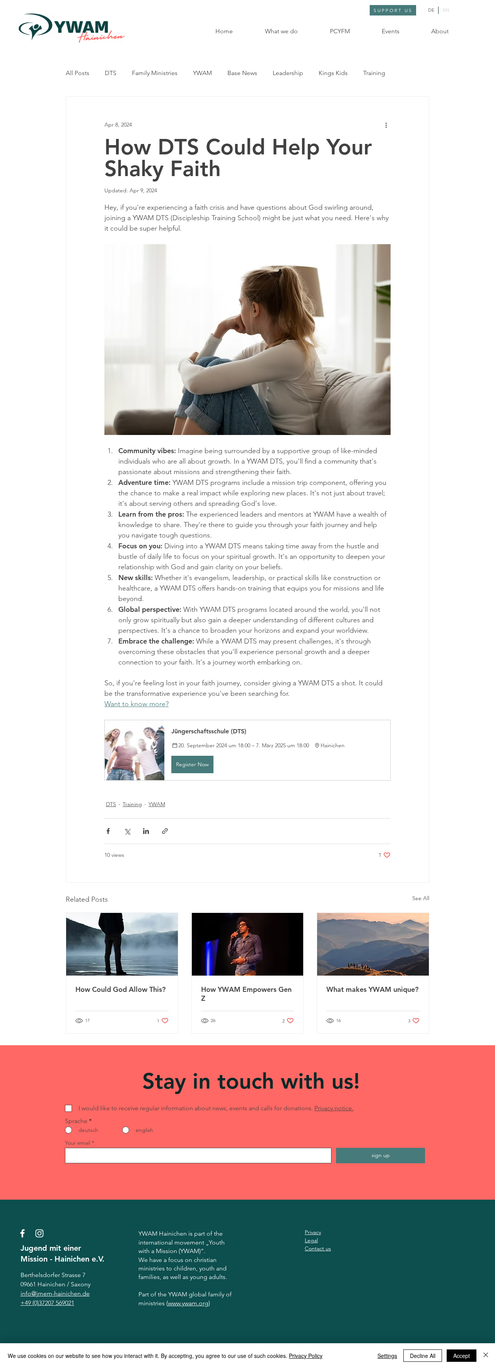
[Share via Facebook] (108, 831)
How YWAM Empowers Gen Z (246, 994)
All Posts (77, 73)
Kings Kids (333, 73)
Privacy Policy (306, 1355)
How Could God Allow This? (120, 989)
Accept (461, 1355)
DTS (110, 73)
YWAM (202, 73)
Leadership (288, 73)
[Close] (485, 1355)
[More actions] (386, 124)
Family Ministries (155, 73)
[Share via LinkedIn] (146, 831)
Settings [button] (387, 1355)
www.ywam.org (188, 1303)
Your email (77, 1142)
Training (374, 73)
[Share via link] (165, 831)
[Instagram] (39, 1233)
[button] (271, 31)
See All (420, 898)
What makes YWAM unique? (372, 989)
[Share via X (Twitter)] (127, 831)
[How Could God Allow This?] (122, 944)
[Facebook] (22, 1233)
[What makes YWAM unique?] (373, 944)
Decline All (422, 1355)
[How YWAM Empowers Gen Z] (248, 944)
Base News (242, 73)
